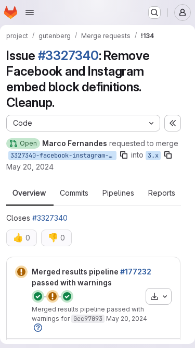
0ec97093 (87, 319)
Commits (74, 193)
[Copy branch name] (124, 155)
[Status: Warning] (21, 272)
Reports (161, 193)
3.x (153, 155)
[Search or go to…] (154, 12)
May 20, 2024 (30, 166)
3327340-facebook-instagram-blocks (63, 155)
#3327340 (68, 55)
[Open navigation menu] (29, 12)
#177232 (135, 271)
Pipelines (118, 193)
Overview (29, 193)
